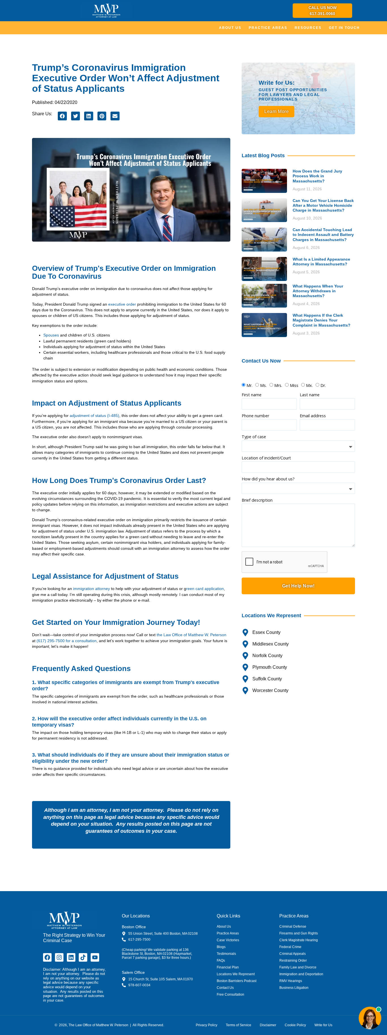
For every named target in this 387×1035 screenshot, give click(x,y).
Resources (308, 28)
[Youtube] (95, 957)
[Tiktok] (83, 957)
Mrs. (278, 385)
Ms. (263, 385)
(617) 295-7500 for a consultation (67, 640)
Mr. (249, 385)
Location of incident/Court (266, 458)
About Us (230, 28)
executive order (122, 304)
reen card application (205, 588)
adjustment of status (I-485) (94, 415)
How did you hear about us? (268, 479)
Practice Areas (268, 28)
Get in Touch (344, 28)
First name (251, 395)
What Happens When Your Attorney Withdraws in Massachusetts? (318, 291)
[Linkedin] (71, 957)
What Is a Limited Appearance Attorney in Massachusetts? (321, 261)
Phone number (255, 416)
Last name (310, 395)
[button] (62, 116)
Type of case (254, 437)
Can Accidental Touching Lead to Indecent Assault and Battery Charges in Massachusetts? (323, 234)
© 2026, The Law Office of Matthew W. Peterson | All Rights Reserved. (110, 1025)
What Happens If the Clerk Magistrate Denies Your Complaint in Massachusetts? (321, 320)
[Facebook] (47, 957)
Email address (313, 416)
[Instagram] (59, 957)
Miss (294, 385)
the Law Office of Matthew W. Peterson (191, 634)
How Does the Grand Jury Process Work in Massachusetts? (317, 176)
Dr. (323, 385)
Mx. (309, 385)
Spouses (51, 335)
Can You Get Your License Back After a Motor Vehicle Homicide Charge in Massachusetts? (323, 205)
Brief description (257, 500)
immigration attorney (91, 588)
